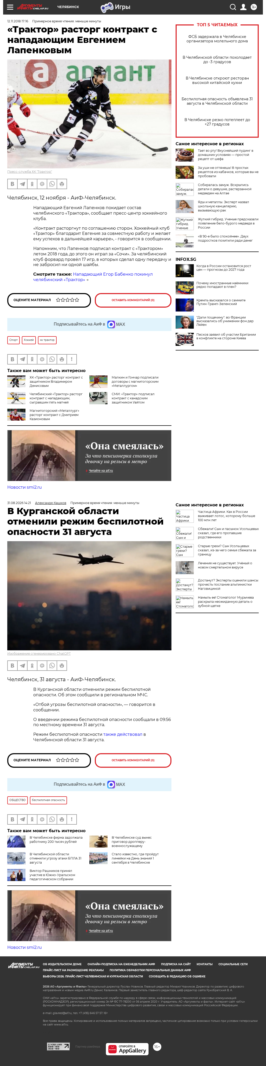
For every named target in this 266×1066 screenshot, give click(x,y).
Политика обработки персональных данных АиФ (150, 970)
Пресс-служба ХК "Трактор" (29, 172)
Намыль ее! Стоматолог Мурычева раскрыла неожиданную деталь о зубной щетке (226, 601)
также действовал (122, 734)
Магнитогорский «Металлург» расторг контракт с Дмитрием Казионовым (54, 415)
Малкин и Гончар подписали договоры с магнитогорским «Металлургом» (135, 381)
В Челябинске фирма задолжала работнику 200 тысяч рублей (56, 840)
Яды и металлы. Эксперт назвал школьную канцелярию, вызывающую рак (223, 206)
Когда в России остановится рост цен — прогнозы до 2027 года (223, 268)
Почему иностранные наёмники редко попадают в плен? (222, 285)
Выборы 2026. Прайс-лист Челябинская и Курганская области (93, 976)
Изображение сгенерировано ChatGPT (39, 654)
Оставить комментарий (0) (133, 300)
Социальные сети (233, 964)
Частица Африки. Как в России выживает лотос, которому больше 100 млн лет (226, 516)
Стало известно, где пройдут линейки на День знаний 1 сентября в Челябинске (135, 858)
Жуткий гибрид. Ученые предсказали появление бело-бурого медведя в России (228, 223)
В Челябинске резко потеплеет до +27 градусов (217, 122)
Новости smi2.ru (24, 487)
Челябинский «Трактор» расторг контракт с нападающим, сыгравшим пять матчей (56, 398)
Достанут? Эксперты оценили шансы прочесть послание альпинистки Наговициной (228, 584)
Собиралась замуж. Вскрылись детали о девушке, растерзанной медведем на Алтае (224, 189)
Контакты (204, 964)
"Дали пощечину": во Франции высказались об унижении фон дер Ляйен (225, 321)
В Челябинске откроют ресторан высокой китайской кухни (217, 80)
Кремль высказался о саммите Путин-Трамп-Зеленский (220, 302)
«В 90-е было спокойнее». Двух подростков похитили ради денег (225, 238)
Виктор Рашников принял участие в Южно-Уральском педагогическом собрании (52, 875)
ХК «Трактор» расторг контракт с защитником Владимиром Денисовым (56, 381)
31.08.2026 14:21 (19, 503)
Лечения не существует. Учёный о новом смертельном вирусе (225, 565)
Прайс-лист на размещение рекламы (73, 970)
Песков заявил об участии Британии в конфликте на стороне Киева (226, 336)
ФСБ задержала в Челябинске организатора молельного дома (217, 39)
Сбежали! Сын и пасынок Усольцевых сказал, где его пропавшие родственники (228, 533)
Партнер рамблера (87, 1046)
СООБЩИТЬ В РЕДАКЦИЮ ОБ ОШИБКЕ (177, 976)
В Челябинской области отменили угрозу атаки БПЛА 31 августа (55, 858)
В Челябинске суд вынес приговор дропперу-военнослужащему (132, 842)
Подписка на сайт (176, 964)
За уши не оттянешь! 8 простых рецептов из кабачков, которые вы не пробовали (228, 172)
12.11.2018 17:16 (17, 21)
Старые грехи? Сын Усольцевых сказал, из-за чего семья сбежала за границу (227, 550)
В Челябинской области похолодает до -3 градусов (217, 59)
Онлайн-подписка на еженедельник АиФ (121, 964)
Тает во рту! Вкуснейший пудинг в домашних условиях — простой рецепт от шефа (225, 155)
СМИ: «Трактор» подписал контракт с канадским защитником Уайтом (133, 398)
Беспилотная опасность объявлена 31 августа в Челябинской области (217, 101)
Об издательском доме (62, 964)
